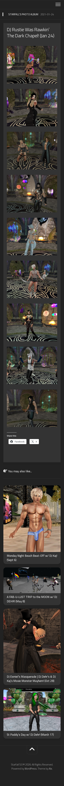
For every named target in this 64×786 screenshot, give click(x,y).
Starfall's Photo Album (23, 14)
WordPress (31, 769)
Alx (50, 769)
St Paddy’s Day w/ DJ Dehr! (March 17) (30, 734)
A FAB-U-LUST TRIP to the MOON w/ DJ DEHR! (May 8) (32, 599)
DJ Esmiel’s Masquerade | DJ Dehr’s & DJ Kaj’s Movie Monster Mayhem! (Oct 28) (31, 678)
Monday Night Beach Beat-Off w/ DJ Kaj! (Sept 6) (32, 558)
